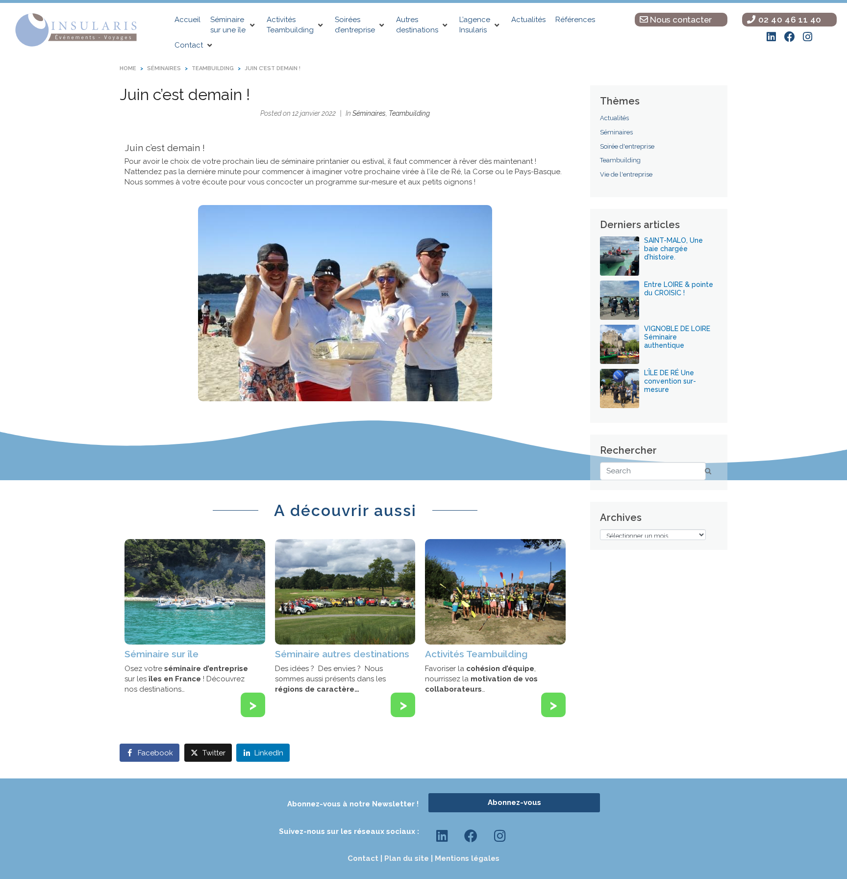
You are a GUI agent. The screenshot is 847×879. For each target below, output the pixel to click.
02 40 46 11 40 (789, 20)
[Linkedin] (771, 36)
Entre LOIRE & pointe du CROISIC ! (678, 289)
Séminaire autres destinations (342, 653)
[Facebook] (789, 36)
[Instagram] (807, 36)
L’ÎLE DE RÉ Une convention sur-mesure (670, 381)
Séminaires (369, 113)
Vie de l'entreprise (626, 174)
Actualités (614, 118)
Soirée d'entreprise (627, 146)
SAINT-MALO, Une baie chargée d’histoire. (673, 248)
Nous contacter (680, 20)
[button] (233, 25)
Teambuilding (409, 113)
